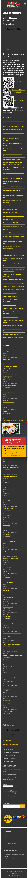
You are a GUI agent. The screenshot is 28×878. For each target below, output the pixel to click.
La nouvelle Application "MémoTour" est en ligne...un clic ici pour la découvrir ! (14, 441)
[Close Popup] (26, 422)
